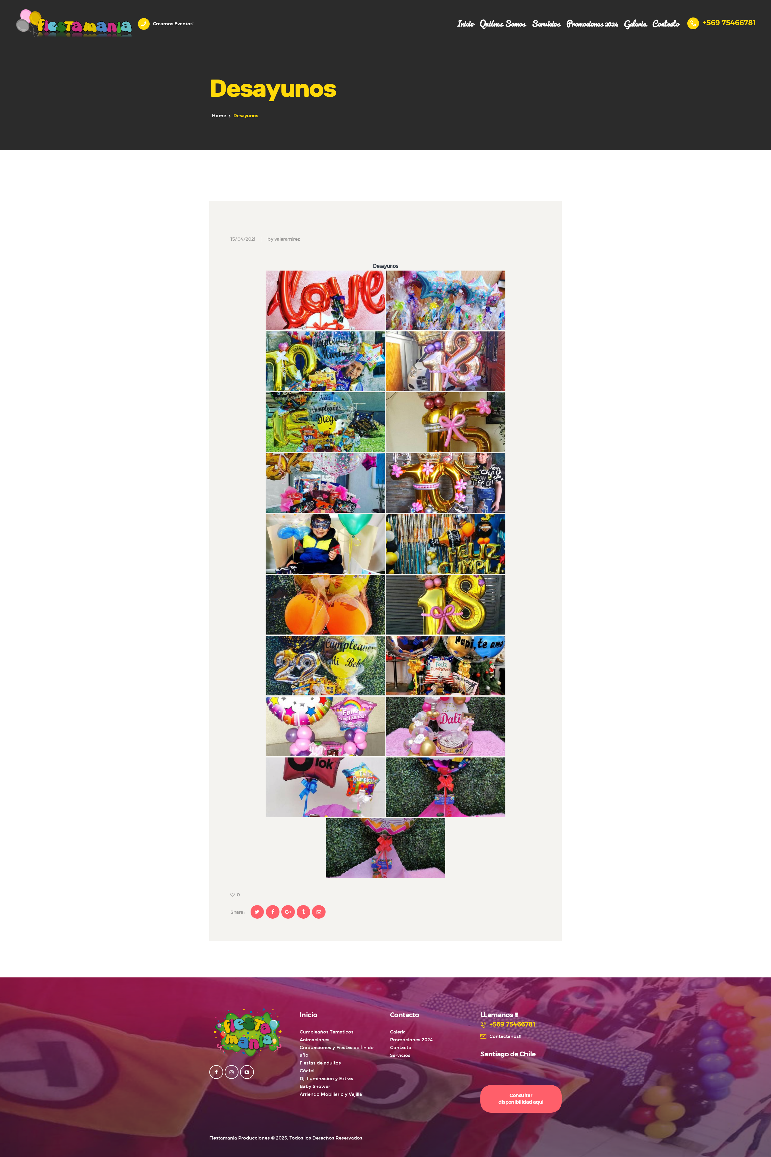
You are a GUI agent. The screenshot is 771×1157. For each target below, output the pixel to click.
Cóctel (307, 1071)
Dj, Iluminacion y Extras (326, 1078)
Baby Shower (315, 1086)
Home (219, 116)
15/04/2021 (242, 239)
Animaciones (314, 1040)
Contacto (400, 1047)
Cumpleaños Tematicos (327, 1032)
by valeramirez (283, 239)
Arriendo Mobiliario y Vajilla (331, 1094)
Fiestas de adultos (320, 1063)
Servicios (400, 1055)
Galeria (398, 1032)
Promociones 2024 (411, 1040)
